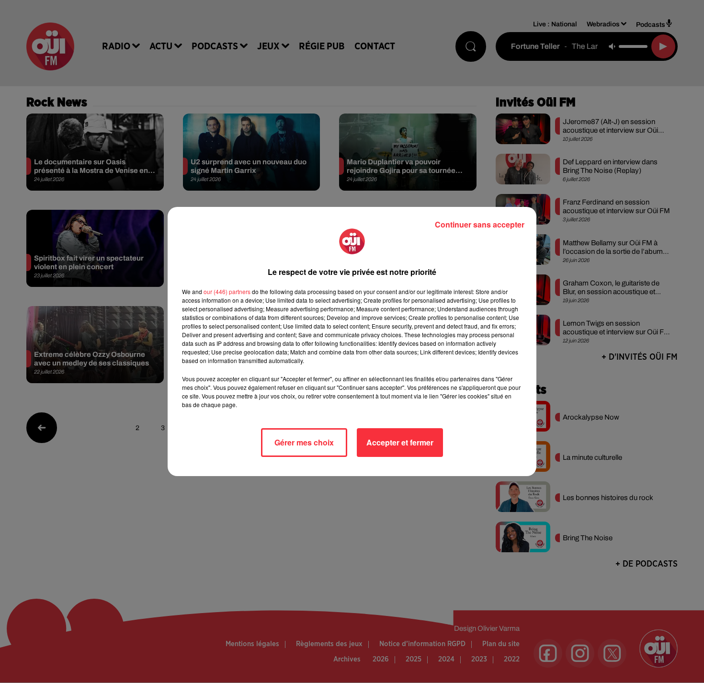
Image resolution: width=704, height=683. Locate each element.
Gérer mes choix (304, 442)
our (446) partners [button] (227, 291)
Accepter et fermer (399, 442)
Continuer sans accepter (479, 224)
